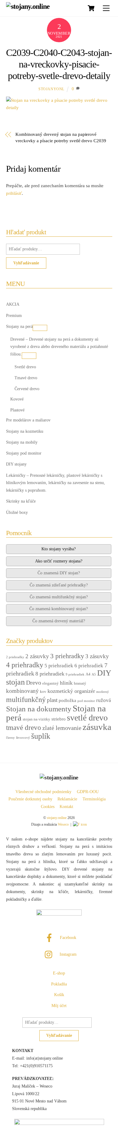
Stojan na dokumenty (38, 708)
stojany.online (57, 818)
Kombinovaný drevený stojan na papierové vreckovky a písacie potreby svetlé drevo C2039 (60, 137)
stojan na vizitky (36, 719)
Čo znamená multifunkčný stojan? (59, 596)
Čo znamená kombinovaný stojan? (58, 608)
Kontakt (66, 806)
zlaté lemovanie (61, 727)
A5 (94, 674)
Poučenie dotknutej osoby (30, 799)
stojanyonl (51, 89)
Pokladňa (59, 984)
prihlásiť (14, 193)
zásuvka (97, 727)
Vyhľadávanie (26, 262)
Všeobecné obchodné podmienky (43, 791)
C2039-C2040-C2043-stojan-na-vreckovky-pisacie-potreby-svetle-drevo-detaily (59, 64)
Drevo (33, 682)
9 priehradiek (75, 674)
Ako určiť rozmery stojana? (58, 561)
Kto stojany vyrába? (58, 548)
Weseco (63, 824)
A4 (88, 674)
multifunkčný (26, 699)
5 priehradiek (58, 666)
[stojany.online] (28, 6)
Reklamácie (67, 799)
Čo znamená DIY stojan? (59, 572)
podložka (67, 700)
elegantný (50, 683)
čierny (10, 737)
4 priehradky (24, 665)
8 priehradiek (49, 674)
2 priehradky (15, 657)
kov (43, 691)
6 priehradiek (88, 666)
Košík (59, 994)
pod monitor (86, 701)
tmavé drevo (23, 727)
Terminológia (94, 799)
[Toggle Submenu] (40, 328)
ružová (103, 700)
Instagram (67, 954)
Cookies (47, 806)
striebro (58, 719)
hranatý (80, 683)
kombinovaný (22, 691)
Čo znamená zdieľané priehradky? (59, 585)
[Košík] (91, 8)
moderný (102, 691)
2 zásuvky (37, 656)
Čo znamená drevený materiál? (58, 620)
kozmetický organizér (71, 691)
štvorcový (23, 737)
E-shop (59, 973)
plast (52, 700)
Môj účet (59, 1005)
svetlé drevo (87, 717)
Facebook (67, 937)
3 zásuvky (97, 656)
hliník (66, 683)
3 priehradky (67, 656)
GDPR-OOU (88, 791)
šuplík (40, 736)
